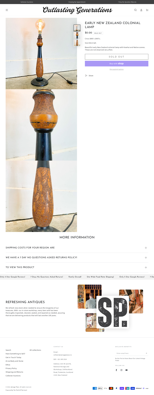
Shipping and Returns (14, 372)
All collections (35, 350)
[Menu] (7, 10)
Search (8, 350)
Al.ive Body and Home (14, 361)
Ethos (8, 365)
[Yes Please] (147, 353)
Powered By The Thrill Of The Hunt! (16, 390)
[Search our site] (135, 10)
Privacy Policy (11, 368)
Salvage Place (15, 387)
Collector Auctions (13, 375)
